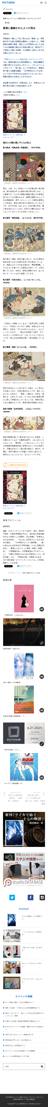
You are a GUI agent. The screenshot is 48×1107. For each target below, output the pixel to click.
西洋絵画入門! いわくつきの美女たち (18, 1040)
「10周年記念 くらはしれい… (14, 615)
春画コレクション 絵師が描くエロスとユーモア (24, 59)
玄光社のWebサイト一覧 (20, 1099)
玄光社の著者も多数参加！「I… (14, 716)
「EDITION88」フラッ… (12, 750)
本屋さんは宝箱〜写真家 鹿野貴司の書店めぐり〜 (22, 1021)
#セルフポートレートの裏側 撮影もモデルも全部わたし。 (24, 1028)
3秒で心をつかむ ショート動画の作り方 (19, 1034)
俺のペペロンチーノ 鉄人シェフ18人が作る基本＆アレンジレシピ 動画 (25, 1014)
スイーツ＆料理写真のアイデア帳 (17, 1056)
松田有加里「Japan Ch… (12, 649)
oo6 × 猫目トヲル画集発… (12, 682)
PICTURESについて (12, 1097)
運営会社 (32, 1099)
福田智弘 (6, 34)
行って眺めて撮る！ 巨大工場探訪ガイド (19, 1002)
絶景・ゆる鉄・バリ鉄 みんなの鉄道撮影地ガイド (22, 1008)
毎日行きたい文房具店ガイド (15, 1045)
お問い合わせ (23, 1097)
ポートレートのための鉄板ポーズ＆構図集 (20, 1051)
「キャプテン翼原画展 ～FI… (13, 783)
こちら (24, 92)
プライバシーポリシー (35, 1097)
